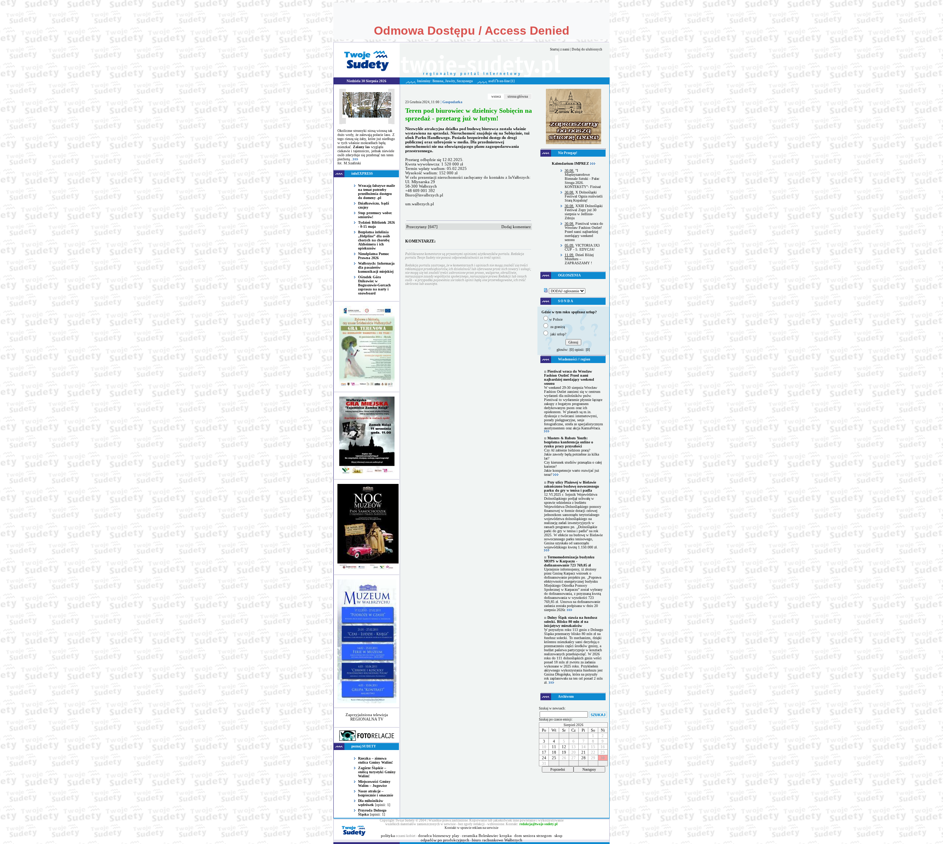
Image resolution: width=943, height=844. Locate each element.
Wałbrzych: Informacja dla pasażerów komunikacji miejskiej (376, 267)
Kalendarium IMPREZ (571, 163)
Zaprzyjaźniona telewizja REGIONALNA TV (367, 716)
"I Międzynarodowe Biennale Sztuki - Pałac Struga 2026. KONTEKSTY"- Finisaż (583, 178)
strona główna (518, 96)
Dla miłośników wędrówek (370, 803)
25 (554, 758)
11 (554, 746)
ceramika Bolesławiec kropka (487, 835)
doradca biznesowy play (438, 835)
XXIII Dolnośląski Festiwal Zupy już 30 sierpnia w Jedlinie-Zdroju (584, 212)
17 (544, 752)
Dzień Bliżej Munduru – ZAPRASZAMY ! (579, 259)
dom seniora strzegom (533, 835)
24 (544, 758)
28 (583, 758)
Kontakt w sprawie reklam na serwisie (471, 828)
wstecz (496, 96)
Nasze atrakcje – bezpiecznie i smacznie (375, 793)
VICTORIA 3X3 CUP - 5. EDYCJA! (582, 247)
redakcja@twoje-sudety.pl (538, 824)
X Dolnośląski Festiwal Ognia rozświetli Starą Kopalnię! (584, 196)
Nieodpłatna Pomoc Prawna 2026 (373, 256)
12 (564, 746)
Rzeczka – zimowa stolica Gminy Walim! (375, 760)
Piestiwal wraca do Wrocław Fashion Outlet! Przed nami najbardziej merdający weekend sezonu (584, 232)
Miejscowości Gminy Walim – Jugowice (374, 784)
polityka (388, 835)
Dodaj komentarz (516, 226)
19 (564, 752)
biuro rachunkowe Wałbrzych (497, 840)
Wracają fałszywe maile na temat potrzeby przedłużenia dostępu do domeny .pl (376, 192)
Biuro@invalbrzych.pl (424, 195)
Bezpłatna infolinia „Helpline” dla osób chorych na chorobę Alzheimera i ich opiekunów (374, 240)
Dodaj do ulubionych (587, 49)
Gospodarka (452, 102)
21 (583, 752)
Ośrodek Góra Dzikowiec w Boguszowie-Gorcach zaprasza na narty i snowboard (374, 285)
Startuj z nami (559, 49)
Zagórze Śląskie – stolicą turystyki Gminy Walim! (377, 772)
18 (554, 752)
